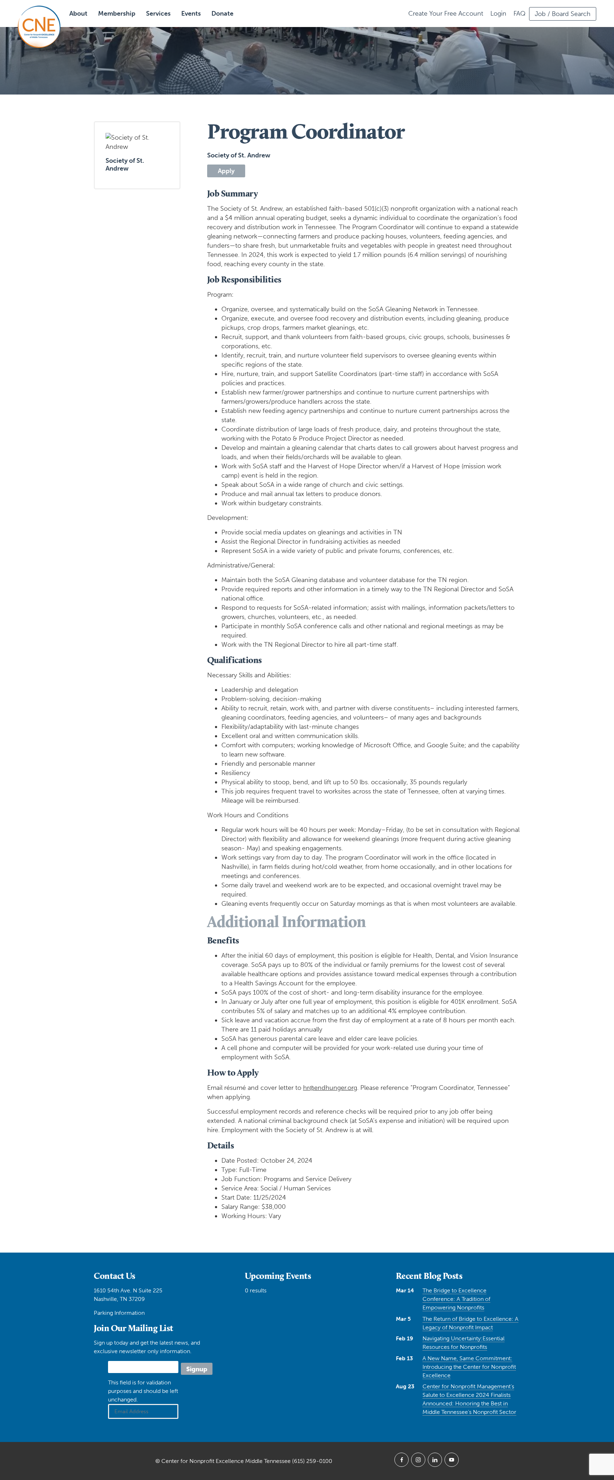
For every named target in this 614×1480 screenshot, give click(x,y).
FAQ (519, 13)
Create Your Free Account (445, 13)
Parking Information (119, 1312)
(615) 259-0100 (312, 1461)
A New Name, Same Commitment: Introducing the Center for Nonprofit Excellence (469, 1367)
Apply (226, 171)
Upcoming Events (278, 1275)
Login (498, 13)
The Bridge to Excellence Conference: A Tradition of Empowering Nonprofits (456, 1299)
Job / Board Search (563, 14)
